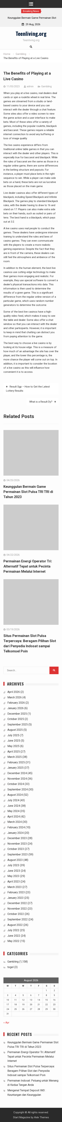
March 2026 (14, 697)
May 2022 (13, 941)
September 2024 (17, 789)
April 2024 (13, 816)
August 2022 (15, 925)
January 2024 (15, 832)
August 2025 (15, 729)
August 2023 (15, 860)
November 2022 (17, 908)
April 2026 (13, 692)
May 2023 (13, 876)
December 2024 (17, 773)
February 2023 (16, 892)
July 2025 (13, 735)
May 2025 (13, 746)
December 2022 (17, 903)
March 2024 (14, 821)
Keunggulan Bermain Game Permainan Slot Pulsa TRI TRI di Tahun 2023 (28, 492)
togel (10, 967)
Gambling (46, 86)
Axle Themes (41, 1117)
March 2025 (14, 757)
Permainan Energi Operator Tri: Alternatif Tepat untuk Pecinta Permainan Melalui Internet (27, 566)
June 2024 (13, 805)
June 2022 (13, 935)
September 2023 (17, 854)
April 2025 (13, 751)
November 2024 (17, 778)
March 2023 (14, 887)
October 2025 (15, 719)
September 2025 (17, 724)
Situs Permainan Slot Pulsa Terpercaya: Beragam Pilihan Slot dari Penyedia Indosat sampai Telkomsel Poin (31, 1071)
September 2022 (17, 919)
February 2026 (16, 702)
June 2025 (13, 740)
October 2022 (15, 914)
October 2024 (15, 784)
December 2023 (17, 838)
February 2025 (16, 762)
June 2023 (13, 870)
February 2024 (16, 827)
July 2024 (13, 800)
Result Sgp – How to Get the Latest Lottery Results (28, 388)
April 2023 (13, 881)
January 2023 (15, 897)
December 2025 (17, 713)
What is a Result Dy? (40, 401)
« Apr (6, 1022)
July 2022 (13, 930)
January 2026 (15, 708)
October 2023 (15, 849)
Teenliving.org (31, 33)
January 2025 (15, 767)
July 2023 (13, 865)
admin (30, 86)
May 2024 (13, 811)
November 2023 (17, 843)
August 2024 (15, 794)
